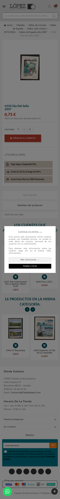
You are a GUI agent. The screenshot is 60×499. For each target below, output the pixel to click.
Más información (30, 260)
